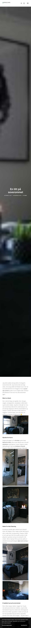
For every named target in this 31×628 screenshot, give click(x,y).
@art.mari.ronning (22, 541)
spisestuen (5, 444)
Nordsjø (17, 440)
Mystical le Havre (7, 442)
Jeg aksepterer (24, 625)
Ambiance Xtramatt (20, 446)
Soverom (16, 195)
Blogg (20, 195)
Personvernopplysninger (7, 625)
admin (25, 195)
